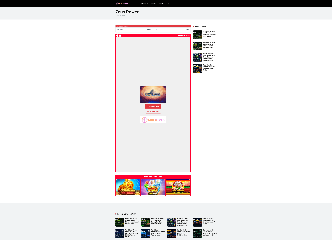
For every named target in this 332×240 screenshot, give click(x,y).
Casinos (153, 3)
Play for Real (154, 106)
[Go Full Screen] (120, 35)
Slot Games (144, 3)
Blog (168, 3)
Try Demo (128, 187)
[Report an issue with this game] (117, 35)
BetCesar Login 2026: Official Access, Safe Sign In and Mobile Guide (210, 232)
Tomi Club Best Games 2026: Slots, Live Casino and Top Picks (209, 67)
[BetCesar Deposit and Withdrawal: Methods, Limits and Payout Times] (197, 38)
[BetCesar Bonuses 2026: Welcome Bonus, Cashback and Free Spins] (197, 50)
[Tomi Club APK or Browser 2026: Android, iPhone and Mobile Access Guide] (119, 237)
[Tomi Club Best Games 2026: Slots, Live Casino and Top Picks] (197, 72)
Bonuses (161, 3)
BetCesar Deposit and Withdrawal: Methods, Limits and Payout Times (209, 33)
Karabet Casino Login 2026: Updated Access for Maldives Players (183, 232)
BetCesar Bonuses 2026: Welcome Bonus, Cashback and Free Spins (209, 45)
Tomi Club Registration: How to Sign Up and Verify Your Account (158, 232)
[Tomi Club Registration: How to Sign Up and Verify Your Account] (145, 237)
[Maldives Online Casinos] (121, 2)
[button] (153, 94)
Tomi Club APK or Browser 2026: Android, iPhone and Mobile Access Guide (131, 233)
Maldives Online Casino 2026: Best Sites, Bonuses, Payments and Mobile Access (209, 57)
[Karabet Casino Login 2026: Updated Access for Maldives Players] (171, 237)
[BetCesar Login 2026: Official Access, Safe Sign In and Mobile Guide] (197, 237)
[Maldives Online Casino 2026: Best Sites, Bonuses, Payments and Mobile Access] (197, 61)
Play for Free (154, 111)
